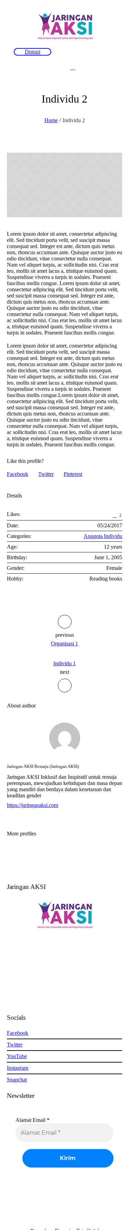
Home (51, 120)
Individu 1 (64, 663)
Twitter (46, 474)
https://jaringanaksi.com (32, 805)
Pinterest (73, 474)
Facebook (17, 474)
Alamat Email (32, 1120)
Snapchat (17, 1079)
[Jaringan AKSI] (64, 25)
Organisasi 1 (64, 643)
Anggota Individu (103, 536)
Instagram (17, 1068)
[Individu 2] (64, 185)
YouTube (17, 1056)
